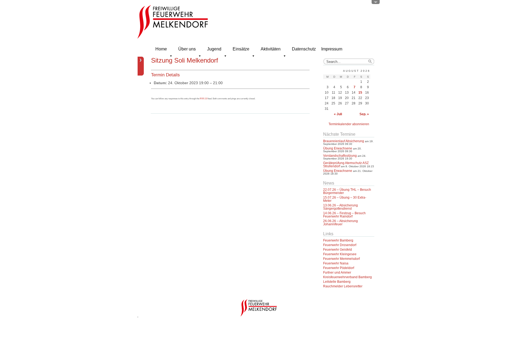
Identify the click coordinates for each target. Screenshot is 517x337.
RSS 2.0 (203, 98)
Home (161, 49)
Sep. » (364, 114)
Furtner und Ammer (337, 272)
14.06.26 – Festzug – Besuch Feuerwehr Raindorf (344, 214)
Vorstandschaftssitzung (340, 156)
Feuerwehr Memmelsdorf (341, 259)
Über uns (187, 49)
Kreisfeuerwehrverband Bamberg (347, 277)
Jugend (214, 49)
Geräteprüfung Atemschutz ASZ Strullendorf (346, 164)
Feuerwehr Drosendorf (339, 245)
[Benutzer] (375, 3)
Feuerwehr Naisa (335, 263)
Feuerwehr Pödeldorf (338, 268)
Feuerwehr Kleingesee (340, 254)
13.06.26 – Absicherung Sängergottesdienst (340, 206)
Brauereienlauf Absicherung (343, 141)
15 (360, 92)
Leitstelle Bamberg (337, 282)
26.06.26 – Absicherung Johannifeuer (340, 222)
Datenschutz (304, 49)
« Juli (338, 114)
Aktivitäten (271, 49)
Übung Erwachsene (337, 148)
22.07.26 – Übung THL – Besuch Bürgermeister (347, 191)
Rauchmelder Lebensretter (342, 286)
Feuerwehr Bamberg (338, 240)
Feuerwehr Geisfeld (337, 249)
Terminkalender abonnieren (349, 124)
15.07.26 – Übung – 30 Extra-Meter (344, 199)
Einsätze (241, 49)
